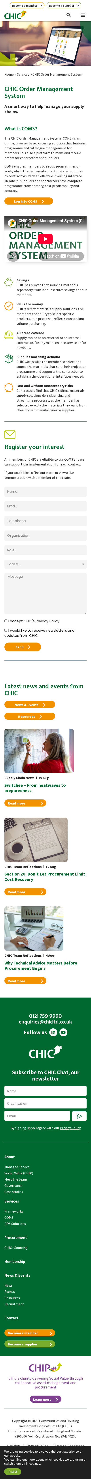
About (9, 1156)
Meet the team (15, 1179)
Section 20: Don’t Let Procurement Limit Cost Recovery (44, 876)
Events (9, 1291)
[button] (83, 14)
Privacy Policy (47, 621)
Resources (12, 1298)
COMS (8, 1217)
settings (34, 1463)
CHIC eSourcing (16, 1247)
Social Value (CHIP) (18, 1173)
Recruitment (14, 1304)
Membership (14, 1261)
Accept (13, 1471)
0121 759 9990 (45, 1016)
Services (23, 74)
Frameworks (13, 1211)
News (8, 1285)
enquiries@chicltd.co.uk (45, 1021)
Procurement (15, 1237)
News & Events (17, 1275)
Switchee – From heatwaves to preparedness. (35, 787)
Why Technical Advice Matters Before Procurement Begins (40, 965)
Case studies (13, 1191)
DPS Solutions (15, 1223)
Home (9, 74)
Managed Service (16, 1167)
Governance (13, 1185)
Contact (11, 1317)
